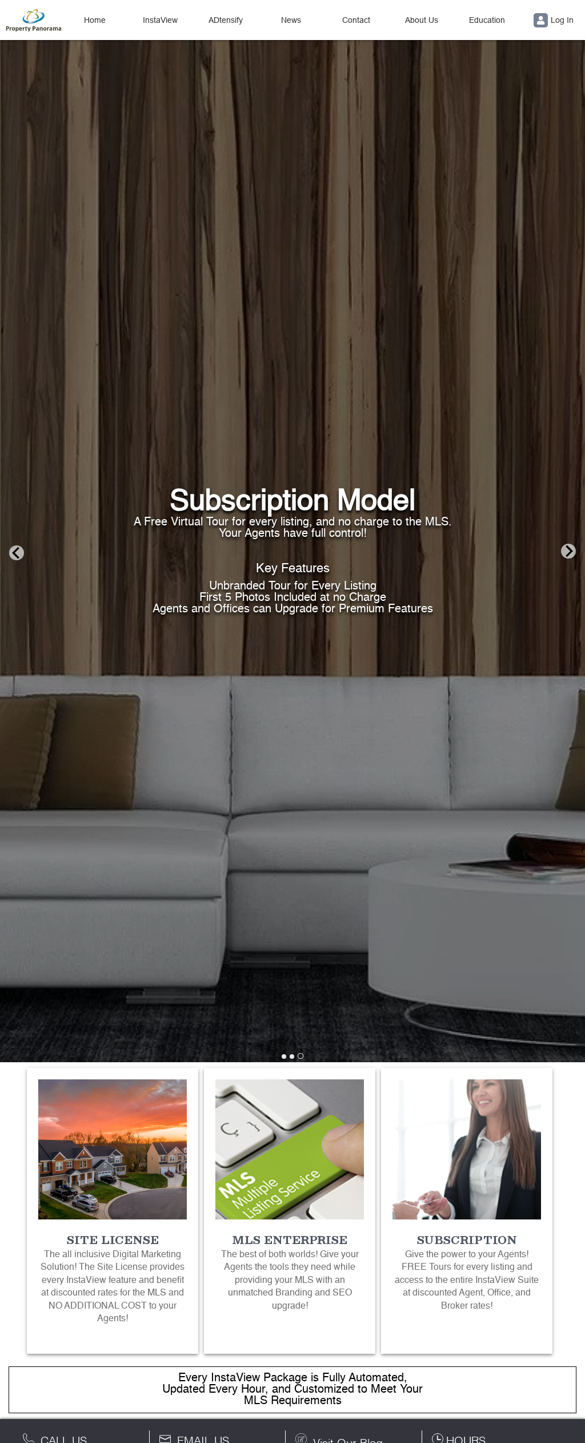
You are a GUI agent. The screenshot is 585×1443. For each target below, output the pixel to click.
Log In (562, 20)
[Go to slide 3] (300, 1056)
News (291, 20)
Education (487, 20)
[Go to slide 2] (292, 1056)
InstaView (160, 20)
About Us (421, 20)
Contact (356, 20)
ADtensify (226, 20)
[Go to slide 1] (284, 1056)
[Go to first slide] (568, 552)
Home (95, 20)
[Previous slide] (16, 552)
